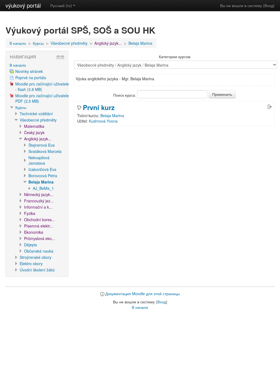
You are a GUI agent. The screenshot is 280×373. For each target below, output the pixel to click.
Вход (268, 5)
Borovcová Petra (42, 175)
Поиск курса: (125, 95)
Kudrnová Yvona (103, 121)
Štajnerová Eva (41, 145)
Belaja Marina (140, 43)
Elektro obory (31, 263)
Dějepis (30, 244)
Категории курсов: (175, 56)
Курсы (38, 43)
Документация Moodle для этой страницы (142, 293)
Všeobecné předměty (69, 43)
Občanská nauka (38, 251)
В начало (18, 43)
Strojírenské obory (35, 257)
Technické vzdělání (36, 113)
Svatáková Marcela (45, 151)
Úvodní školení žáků (37, 270)
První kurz (99, 107)
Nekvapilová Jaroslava (38, 160)
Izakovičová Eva (42, 169)
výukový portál (23, 5)
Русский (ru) (61, 5)
